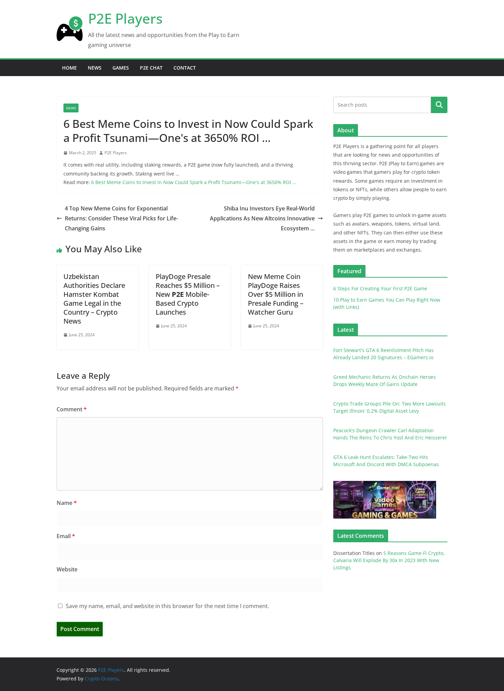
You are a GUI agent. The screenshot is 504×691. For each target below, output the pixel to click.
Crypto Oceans (101, 678)
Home (69, 67)
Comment (72, 409)
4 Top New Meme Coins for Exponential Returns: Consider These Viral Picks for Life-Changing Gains (121, 218)
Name (67, 503)
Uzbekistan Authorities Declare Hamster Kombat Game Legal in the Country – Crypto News (94, 299)
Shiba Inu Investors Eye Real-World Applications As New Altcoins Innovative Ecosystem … (262, 218)
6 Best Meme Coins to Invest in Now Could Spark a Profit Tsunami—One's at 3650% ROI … (193, 182)
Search (439, 104)
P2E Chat (151, 67)
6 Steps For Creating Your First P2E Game (380, 288)
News (94, 67)
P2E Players (125, 18)
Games (120, 67)
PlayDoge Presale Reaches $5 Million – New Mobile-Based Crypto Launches (188, 294)
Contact (184, 67)
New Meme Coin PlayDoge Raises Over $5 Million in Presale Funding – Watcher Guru (275, 294)
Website (67, 569)
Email (66, 536)
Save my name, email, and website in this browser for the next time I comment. (167, 606)
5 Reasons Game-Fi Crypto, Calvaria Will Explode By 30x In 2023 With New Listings (389, 560)
